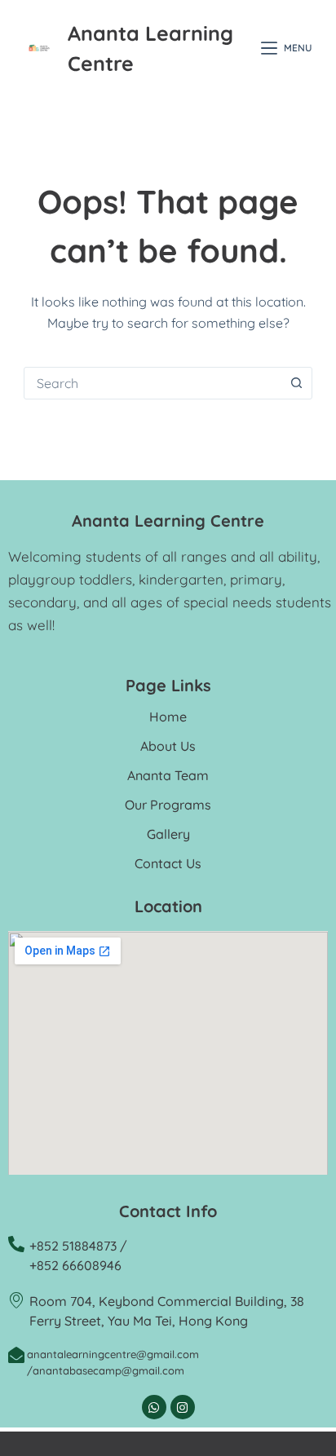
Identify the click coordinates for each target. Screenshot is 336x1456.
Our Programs (168, 804)
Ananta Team (168, 775)
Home (168, 716)
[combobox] (152, 383)
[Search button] (296, 383)
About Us (168, 746)
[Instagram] (182, 1407)
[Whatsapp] (154, 1407)
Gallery (168, 834)
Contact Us (168, 863)
